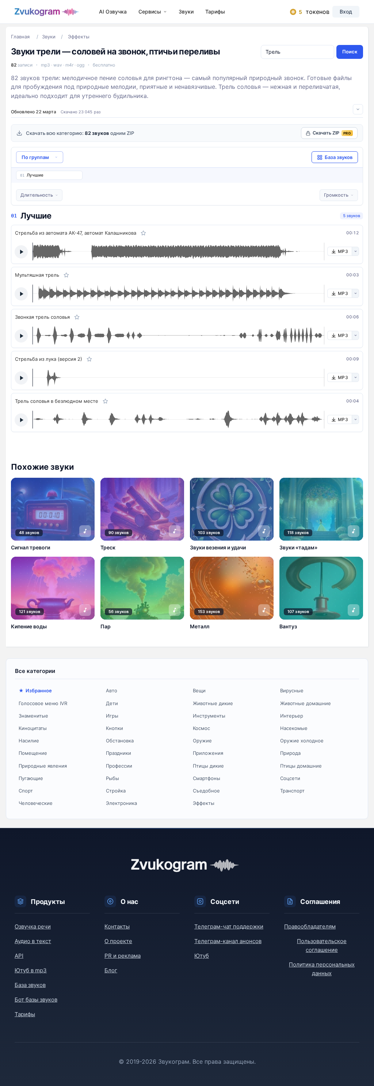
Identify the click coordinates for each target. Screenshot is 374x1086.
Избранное (39, 690)
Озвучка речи (33, 926)
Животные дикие (213, 703)
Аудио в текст (33, 941)
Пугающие (31, 778)
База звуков (30, 984)
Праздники (118, 753)
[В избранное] (143, 233)
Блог (110, 970)
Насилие (29, 740)
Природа (290, 753)
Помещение (33, 753)
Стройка (116, 791)
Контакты (117, 926)
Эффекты (203, 803)
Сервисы (149, 11)
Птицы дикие (208, 766)
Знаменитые (33, 716)
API (19, 955)
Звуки (186, 11)
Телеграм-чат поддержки (228, 926)
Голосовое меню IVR (43, 703)
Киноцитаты (33, 728)
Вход (346, 11)
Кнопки (114, 728)
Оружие (202, 740)
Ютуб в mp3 (31, 970)
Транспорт (292, 791)
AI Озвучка (113, 11)
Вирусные (292, 690)
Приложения (208, 753)
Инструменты (209, 716)
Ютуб (201, 955)
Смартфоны (206, 778)
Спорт (26, 791)
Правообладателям (310, 926)
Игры (112, 716)
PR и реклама (122, 955)
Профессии (119, 766)
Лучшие (35, 175)
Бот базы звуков (36, 999)
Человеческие (36, 803)
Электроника (121, 803)
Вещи (199, 690)
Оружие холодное (302, 740)
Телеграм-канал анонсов (228, 941)
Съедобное (206, 791)
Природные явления (43, 766)
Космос (201, 728)
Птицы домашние (301, 766)
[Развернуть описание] (358, 109)
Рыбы (112, 778)
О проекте (118, 941)
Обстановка (120, 740)
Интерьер (291, 716)
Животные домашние (305, 703)
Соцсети (290, 778)
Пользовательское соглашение (322, 945)
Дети (112, 703)
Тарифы (215, 11)
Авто (111, 690)
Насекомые (294, 728)
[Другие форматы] (355, 251)
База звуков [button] (338, 157)
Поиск (349, 51)
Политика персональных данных (322, 969)
